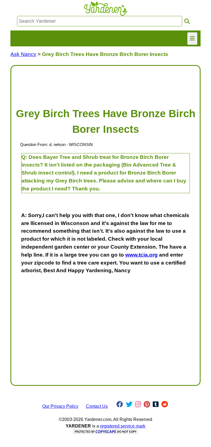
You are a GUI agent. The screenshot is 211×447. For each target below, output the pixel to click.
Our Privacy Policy (60, 406)
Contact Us (97, 406)
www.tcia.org (141, 255)
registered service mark (122, 426)
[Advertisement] (105, 84)
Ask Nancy (23, 54)
